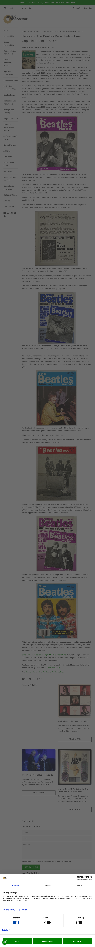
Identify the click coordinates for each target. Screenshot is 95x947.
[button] (4, 942)
